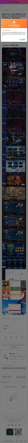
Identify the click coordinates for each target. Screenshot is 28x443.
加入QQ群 (22, 39)
